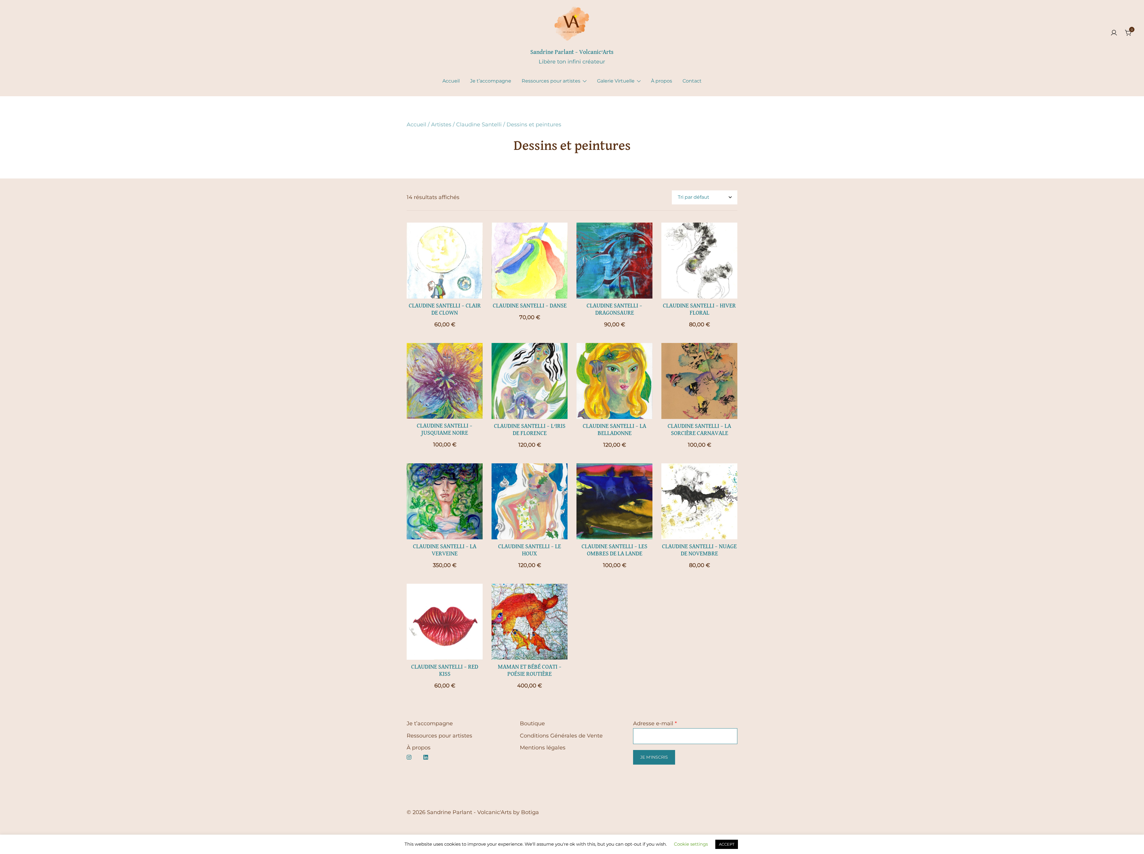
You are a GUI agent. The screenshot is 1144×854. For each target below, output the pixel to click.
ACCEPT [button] (726, 844)
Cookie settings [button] (691, 844)
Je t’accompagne (490, 81)
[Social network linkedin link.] (425, 756)
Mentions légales (542, 747)
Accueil (451, 81)
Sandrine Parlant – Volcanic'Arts (571, 52)
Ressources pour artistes (551, 81)
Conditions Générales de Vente (561, 735)
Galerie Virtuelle (616, 81)
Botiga (530, 812)
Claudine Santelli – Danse (530, 306)
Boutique (532, 723)
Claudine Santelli (479, 124)
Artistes (441, 124)
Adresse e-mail (655, 723)
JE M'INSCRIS (654, 757)
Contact (692, 81)
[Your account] (1113, 33)
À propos (661, 81)
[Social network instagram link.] (409, 756)
